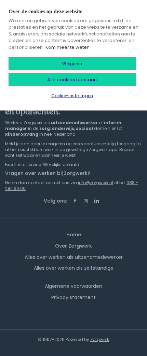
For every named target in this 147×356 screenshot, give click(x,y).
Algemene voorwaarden (73, 286)
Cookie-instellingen (72, 96)
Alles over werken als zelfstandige (73, 268)
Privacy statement (73, 297)
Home (73, 234)
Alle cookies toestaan (72, 79)
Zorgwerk (99, 339)
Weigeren (72, 63)
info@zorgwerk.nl (95, 183)
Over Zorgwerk (73, 245)
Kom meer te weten (67, 47)
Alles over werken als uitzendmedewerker (74, 257)
